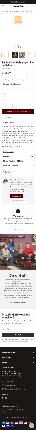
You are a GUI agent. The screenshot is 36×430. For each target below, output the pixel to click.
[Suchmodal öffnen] (7, 6)
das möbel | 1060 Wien (20, 410)
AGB (7, 417)
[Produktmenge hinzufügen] (10, 106)
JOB (3, 417)
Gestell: (6, 90)
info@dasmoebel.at (11, 385)
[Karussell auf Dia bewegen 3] (18, 229)
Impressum (13, 417)
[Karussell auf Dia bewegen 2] (17, 229)
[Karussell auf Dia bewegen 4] (20, 229)
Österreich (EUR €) (10, 406)
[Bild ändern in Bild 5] (29, 55)
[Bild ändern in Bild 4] (22, 55)
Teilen (7, 172)
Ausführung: (15, 80)
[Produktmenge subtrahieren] (3, 106)
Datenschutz (20, 417)
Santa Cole (7, 68)
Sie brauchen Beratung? (18, 2)
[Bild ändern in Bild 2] (8, 55)
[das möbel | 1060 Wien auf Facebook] (2, 398)
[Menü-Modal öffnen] (3, 6)
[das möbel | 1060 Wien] (18, 6)
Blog (27, 417)
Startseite (5, 11)
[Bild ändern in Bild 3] (15, 55)
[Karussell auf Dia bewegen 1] (15, 229)
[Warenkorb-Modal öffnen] (33, 6)
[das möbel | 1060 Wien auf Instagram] (6, 398)
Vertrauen (7, 100)
